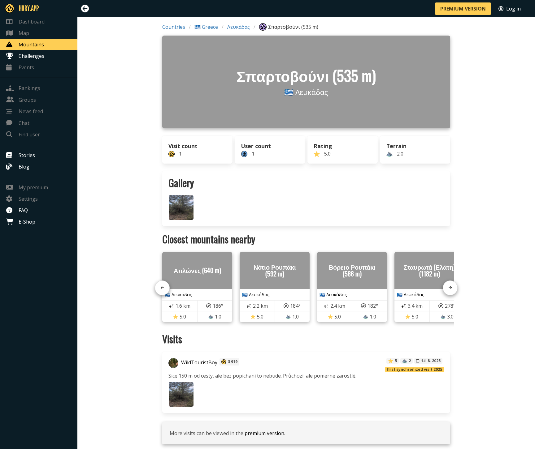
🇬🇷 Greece (206, 27)
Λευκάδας (238, 27)
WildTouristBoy (198, 362)
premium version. (265, 433)
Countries (173, 27)
